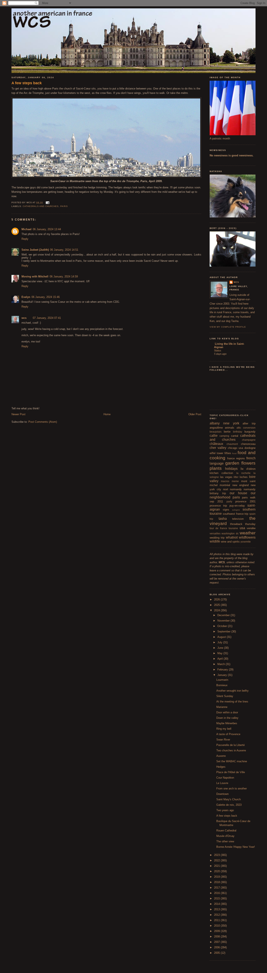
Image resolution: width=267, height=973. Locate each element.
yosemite (246, 541)
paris (64, 206)
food (234, 453)
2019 (217, 876)
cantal (234, 435)
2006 (217, 947)
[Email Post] (47, 202)
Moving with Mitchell (34, 276)
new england (240, 485)
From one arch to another (231, 788)
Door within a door (227, 712)
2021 (217, 865)
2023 (217, 855)
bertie (227, 431)
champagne (249, 439)
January (222, 675)
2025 (217, 605)
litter (236, 477)
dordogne (250, 447)
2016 (217, 893)
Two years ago (225, 810)
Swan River (223, 739)
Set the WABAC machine (231, 761)
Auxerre (221, 755)
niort (225, 489)
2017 (217, 887)
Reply (24, 238)
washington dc (230, 533)
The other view (225, 841)
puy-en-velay (237, 505)
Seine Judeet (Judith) (35, 249)
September (224, 631)
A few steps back (26, 83)
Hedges (220, 766)
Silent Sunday (224, 696)
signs (226, 509)
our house (238, 493)
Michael (26, 229)
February (223, 669)
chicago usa (235, 447)
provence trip (218, 505)
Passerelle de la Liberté (230, 745)
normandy (236, 489)
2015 (217, 898)
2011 (217, 920)
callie (214, 435)
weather (248, 532)
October (222, 626)
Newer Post (18, 414)
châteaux (216, 444)
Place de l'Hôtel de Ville (230, 772)
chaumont (232, 444)
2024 (217, 610)
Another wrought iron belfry (232, 690)
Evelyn (25, 297)
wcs (23, 317)
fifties (227, 453)
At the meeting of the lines (232, 701)
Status (217, 350)
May (220, 653)
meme (235, 481)
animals (229, 427)
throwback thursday (243, 524)
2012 (217, 914)
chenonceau (248, 444)
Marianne (221, 707)
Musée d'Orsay (225, 836)
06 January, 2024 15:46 (45, 297)
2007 (217, 942)
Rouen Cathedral (226, 830)
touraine (233, 528)
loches (244, 477)
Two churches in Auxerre (231, 750)
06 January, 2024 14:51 (64, 249)
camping (224, 435)
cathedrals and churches (41, 206)
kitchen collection (221, 473)
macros (225, 481)
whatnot (232, 537)
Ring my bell (223, 728)
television (238, 518)
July (220, 642)
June (220, 647)
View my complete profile (228, 327)
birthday (237, 431)
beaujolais (216, 431)
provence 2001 (245, 501)
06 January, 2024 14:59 (64, 276)
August (222, 636)
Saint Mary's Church (228, 799)
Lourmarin (222, 679)
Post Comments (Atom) (42, 421)
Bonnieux (222, 685)
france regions (236, 458)
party (229, 501)
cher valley (218, 447)
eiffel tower (216, 453)
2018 (217, 882)
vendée (251, 528)
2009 (217, 931)
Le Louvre (222, 783)
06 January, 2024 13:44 (47, 229)
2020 (217, 871)
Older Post (194, 414)
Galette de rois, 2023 (229, 804)
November (223, 620)
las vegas (226, 477)
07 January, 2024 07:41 (47, 317)
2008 (217, 936)
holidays (231, 468)
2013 (217, 909)
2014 (217, 903)
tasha (223, 518)
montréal (225, 485)
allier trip (249, 423)
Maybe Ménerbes (226, 723)
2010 (217, 925)
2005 (217, 952)
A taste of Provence (228, 734)
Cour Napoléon (225, 777)
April (220, 658)
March (221, 664)
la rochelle (243, 473)
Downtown (222, 794)
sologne (236, 510)
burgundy (250, 431)
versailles (215, 533)
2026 (217, 599)
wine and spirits (230, 541)
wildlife (215, 541)
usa (242, 528)
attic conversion (246, 427)
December (223, 615)
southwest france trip (235, 513)
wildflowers (247, 537)
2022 (217, 860)
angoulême (216, 427)
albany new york (224, 423)
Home (107, 414)
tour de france (218, 528)
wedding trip (217, 537)
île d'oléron (248, 468)
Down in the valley (227, 717)
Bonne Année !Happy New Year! (235, 846)
